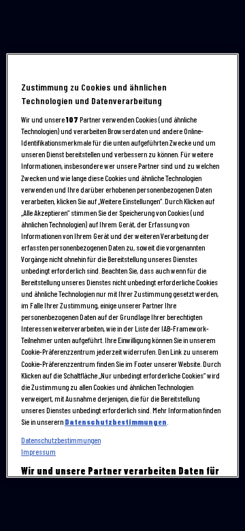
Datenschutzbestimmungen (116, 421)
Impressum (38, 451)
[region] (122, 265)
